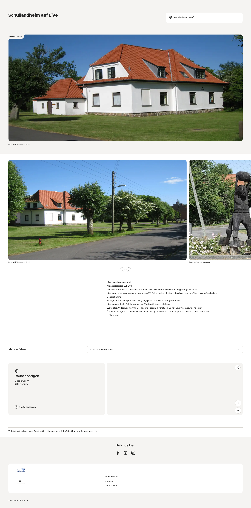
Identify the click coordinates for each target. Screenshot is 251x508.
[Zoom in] (238, 403)
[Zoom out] (238, 410)
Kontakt (109, 481)
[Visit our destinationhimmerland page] (133, 453)
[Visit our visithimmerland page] (118, 453)
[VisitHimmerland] (21, 470)
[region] (175, 389)
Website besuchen (183, 17)
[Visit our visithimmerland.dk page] (125, 453)
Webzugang (111, 485)
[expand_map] (238, 367)
